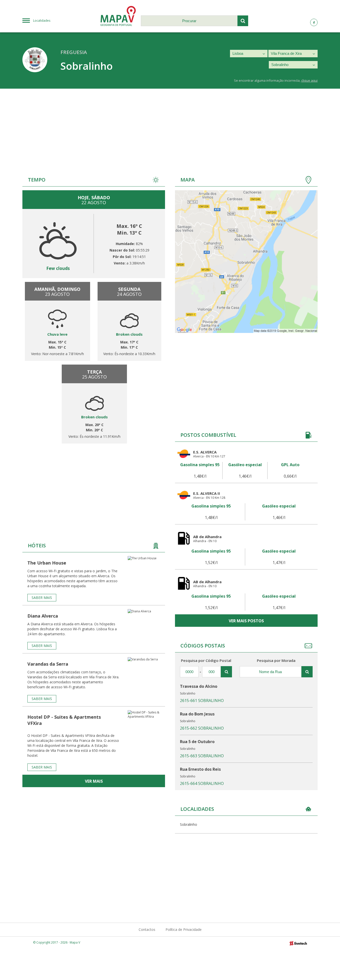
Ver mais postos (246, 621)
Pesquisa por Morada (276, 660)
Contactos (147, 929)
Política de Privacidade (184, 929)
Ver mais (94, 781)
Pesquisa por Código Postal (206, 660)
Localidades (41, 20)
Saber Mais (42, 597)
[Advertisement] (170, 126)
